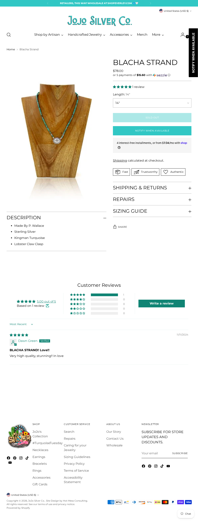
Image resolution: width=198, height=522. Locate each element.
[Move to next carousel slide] (188, 399)
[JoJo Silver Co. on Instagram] (21, 458)
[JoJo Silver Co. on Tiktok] (27, 458)
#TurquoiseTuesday (47, 443)
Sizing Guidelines (77, 457)
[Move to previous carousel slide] (179, 399)
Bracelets (39, 463)
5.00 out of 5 (46, 301)
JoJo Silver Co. (36, 500)
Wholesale (114, 445)
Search (69, 431)
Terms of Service (76, 470)
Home (11, 49)
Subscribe (180, 453)
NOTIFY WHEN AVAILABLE (152, 130)
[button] (152, 75)
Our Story (113, 431)
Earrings (38, 457)
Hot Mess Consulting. (75, 500)
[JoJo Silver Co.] (99, 21)
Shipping (120, 160)
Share (122, 226)
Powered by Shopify (18, 507)
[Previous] (48, 3)
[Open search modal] (9, 35)
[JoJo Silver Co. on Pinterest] (15, 458)
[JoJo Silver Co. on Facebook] (9, 458)
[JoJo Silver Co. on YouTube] (10, 463)
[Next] (150, 3)
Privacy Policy (74, 463)
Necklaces (40, 450)
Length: (121, 94)
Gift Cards (39, 484)
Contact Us (115, 438)
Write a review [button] (162, 303)
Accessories (41, 477)
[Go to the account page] (181, 35)
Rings (36, 470)
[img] (19, 335)
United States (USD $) (176, 10)
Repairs (69, 438)
